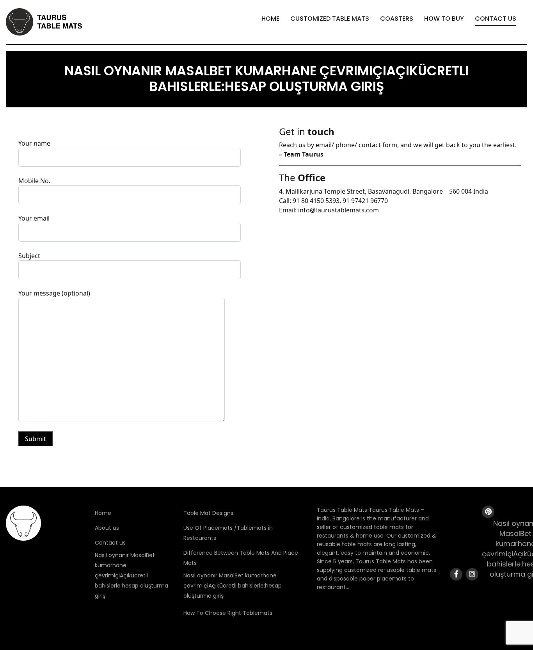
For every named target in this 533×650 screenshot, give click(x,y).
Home (270, 18)
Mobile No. (34, 180)
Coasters (396, 18)
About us (107, 528)
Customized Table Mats (329, 18)
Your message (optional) (54, 293)
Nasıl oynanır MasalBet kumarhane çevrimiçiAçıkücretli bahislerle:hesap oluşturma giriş (131, 575)
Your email (34, 218)
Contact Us (495, 18)
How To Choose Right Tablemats (227, 613)
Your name (34, 143)
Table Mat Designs (208, 513)
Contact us (110, 543)
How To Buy (444, 18)
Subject (29, 255)
